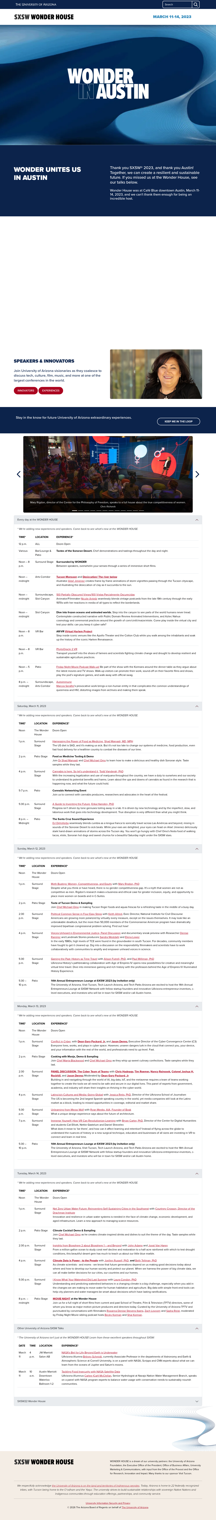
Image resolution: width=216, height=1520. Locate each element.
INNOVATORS (26, 390)
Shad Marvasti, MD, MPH (118, 741)
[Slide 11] (135, 511)
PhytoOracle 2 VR (66, 649)
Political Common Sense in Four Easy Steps (76, 914)
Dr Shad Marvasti (68, 760)
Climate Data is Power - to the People (75, 1260)
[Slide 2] (80, 511)
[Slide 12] (141, 511)
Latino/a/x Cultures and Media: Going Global (77, 1094)
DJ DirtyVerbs (60, 823)
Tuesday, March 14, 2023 (31, 1173)
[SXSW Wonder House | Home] (44, 17)
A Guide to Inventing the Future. (71, 804)
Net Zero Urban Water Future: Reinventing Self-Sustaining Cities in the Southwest (101, 1208)
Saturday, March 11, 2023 (31, 706)
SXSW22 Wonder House (31, 1401)
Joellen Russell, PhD (116, 1260)
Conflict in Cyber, (61, 1041)
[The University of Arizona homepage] (36, 4)
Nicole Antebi (89, 598)
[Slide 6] (104, 511)
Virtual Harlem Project (78, 631)
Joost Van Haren (158, 1245)
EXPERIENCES (50, 390)
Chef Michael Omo (95, 760)
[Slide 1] (74, 511)
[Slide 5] (98, 511)
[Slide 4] (92, 511)
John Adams (135, 1245)
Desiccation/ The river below (100, 577)
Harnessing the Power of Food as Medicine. (78, 741)
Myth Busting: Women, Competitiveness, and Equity (81, 884)
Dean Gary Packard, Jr (91, 1041)
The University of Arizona (135, 1507)
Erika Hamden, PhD (102, 804)
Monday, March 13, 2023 (31, 1006)
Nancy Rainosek (160, 1071)
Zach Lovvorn (152, 1311)
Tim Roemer (141, 1071)
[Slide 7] (111, 511)
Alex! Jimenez (76, 581)
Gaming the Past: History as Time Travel (74, 959)
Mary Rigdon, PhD (128, 884)
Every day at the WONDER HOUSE (37, 519)
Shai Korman (134, 1315)
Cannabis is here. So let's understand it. (75, 771)
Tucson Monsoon (66, 577)
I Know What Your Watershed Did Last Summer (80, 1279)
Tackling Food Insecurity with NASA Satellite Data (91, 1371)
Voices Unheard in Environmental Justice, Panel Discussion (86, 933)
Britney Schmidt (92, 1356)
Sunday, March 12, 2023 (31, 848)
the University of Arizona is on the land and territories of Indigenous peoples (95, 1485)
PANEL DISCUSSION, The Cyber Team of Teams (80, 1071)
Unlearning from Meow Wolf (67, 1109)
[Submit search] (196, 4)
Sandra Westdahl (109, 937)
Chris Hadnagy (124, 1071)
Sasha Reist (173, 1311)
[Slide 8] (117, 511)
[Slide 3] (86, 511)
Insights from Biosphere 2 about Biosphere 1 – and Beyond (87, 1245)
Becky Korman (113, 1315)
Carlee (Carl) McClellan (97, 1375)
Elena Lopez (132, 937)
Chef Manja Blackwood (70, 1060)
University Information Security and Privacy (108, 1503)
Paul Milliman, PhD (143, 959)
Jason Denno (119, 1041)
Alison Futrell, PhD (115, 959)
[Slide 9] (123, 511)
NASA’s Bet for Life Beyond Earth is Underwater (89, 1352)
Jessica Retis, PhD (120, 1094)
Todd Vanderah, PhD (111, 771)
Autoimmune (64, 682)
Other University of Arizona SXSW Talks (40, 1328)
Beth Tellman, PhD (146, 1260)
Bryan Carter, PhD (132, 1120)
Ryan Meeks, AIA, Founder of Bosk (110, 1109)
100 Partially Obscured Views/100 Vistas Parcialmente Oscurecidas (95, 594)
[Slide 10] (129, 511)
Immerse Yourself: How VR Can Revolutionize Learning (83, 1120)
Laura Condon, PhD (125, 1279)
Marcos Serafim (65, 686)
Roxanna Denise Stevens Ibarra (125, 1311)
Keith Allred (115, 914)
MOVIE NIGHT (61, 1298)
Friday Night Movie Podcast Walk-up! (77, 667)
